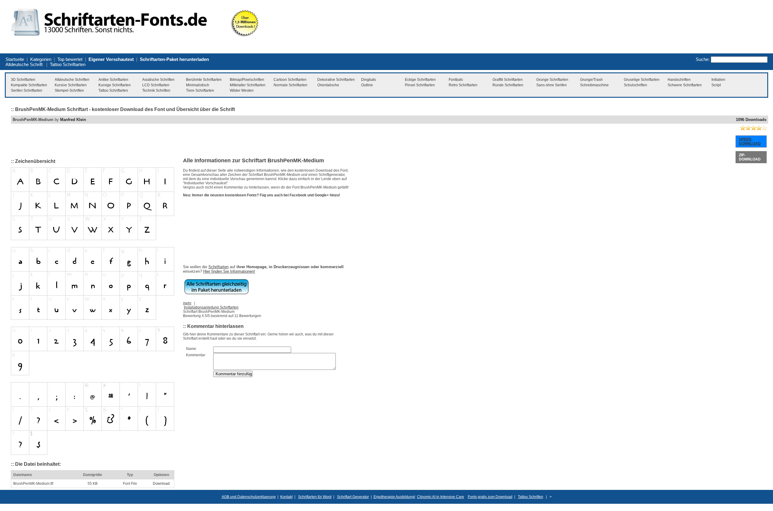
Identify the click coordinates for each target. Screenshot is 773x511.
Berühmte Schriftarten (204, 80)
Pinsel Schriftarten (420, 85)
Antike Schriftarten (113, 80)
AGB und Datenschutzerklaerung (249, 497)
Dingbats (368, 80)
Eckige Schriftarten (420, 80)
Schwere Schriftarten (685, 85)
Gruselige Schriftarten (641, 80)
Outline (367, 85)
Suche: (703, 59)
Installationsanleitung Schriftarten (211, 307)
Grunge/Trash (591, 80)
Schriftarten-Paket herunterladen (174, 59)
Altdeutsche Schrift (24, 64)
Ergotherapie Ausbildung (394, 497)
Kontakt (286, 497)
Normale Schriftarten (290, 85)
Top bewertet (69, 59)
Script (716, 85)
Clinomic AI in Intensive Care (440, 497)
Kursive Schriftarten (71, 85)
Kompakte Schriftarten (29, 85)
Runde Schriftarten (507, 85)
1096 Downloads (751, 119)
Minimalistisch (197, 85)
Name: (191, 349)
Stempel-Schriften (69, 90)
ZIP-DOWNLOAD (750, 157)
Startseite (14, 59)
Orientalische (328, 85)
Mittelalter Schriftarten (247, 85)
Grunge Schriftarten (552, 80)
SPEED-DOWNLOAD (750, 141)
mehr (187, 303)
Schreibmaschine (594, 85)
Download (161, 483)
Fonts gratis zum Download (490, 497)
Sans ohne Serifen (551, 85)
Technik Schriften (156, 90)
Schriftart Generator (353, 497)
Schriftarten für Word (315, 497)
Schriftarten (218, 267)
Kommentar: (196, 355)
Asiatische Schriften (158, 80)
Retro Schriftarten (463, 85)
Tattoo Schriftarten (67, 64)
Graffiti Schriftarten (507, 80)
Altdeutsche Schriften (72, 80)
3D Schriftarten (23, 80)
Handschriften (679, 80)
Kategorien (40, 59)
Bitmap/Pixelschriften (247, 80)
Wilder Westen (242, 90)
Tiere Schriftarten (200, 90)
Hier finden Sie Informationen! (229, 271)
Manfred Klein (73, 119)
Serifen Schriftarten (26, 90)
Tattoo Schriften (530, 497)
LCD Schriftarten (155, 85)
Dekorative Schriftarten (336, 80)
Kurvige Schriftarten (114, 85)
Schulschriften (635, 85)
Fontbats (456, 80)
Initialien (718, 80)
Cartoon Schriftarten (290, 80)
